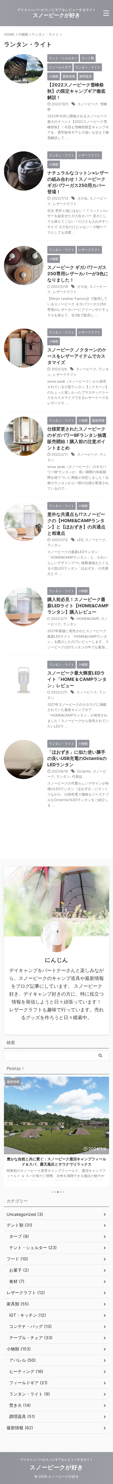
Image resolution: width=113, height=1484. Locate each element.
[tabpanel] (56, 1132)
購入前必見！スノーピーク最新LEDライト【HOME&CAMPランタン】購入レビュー (78, 606)
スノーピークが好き (56, 15)
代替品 (77, 776)
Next (104, 1135)
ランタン (54, 545)
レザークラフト (65, 204)
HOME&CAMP (87, 618)
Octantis (84, 771)
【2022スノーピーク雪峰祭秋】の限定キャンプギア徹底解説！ (76, 91)
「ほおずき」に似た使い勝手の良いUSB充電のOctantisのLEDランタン (77, 758)
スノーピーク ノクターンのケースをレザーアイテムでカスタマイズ (76, 356)
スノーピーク (88, 104)
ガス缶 (82, 198)
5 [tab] (63, 1192)
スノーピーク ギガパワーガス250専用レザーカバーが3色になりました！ (77, 274)
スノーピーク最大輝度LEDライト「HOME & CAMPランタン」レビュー (77, 679)
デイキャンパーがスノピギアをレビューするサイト (56, 1459)
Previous (9, 1135)
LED (80, 540)
